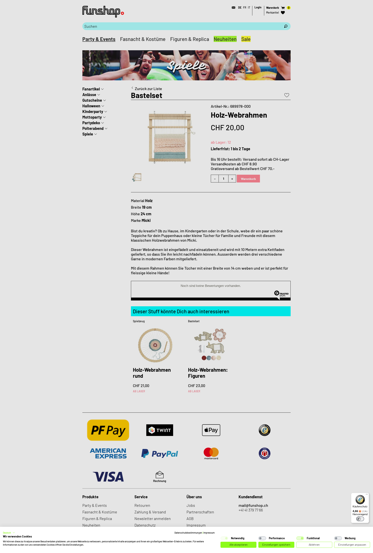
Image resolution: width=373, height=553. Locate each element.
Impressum (209, 532)
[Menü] (366, 495)
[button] (9, 532)
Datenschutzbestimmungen (188, 532)
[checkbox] (224, 538)
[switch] (360, 519)
